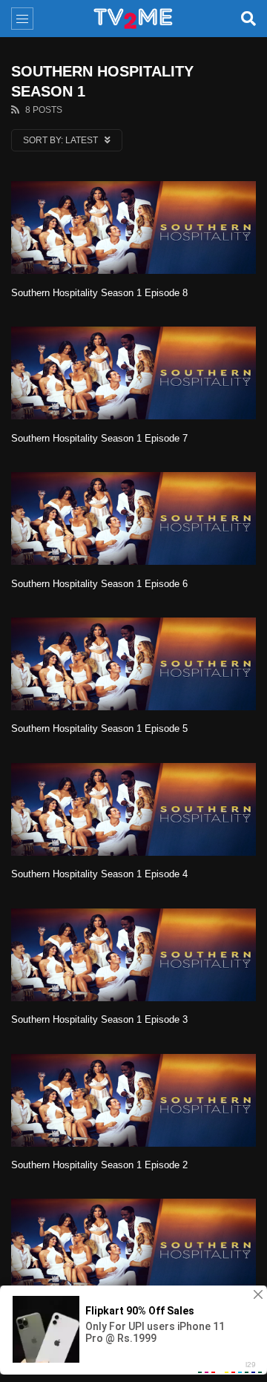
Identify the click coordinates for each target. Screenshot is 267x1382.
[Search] (248, 18)
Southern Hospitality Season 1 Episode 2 (99, 1164)
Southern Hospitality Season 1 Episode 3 (99, 1019)
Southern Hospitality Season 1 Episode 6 (99, 583)
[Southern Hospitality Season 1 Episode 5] (133, 664)
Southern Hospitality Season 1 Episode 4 (99, 874)
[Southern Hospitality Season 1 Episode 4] (133, 809)
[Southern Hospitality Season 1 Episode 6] (133, 518)
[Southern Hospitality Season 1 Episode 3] (133, 954)
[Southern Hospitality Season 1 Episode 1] (133, 1245)
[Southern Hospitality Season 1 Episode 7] (133, 373)
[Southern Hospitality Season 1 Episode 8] (133, 227)
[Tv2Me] (133, 18)
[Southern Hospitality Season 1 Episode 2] (133, 1100)
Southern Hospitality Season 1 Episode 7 (99, 438)
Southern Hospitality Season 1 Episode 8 (99, 292)
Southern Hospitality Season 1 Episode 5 (99, 728)
